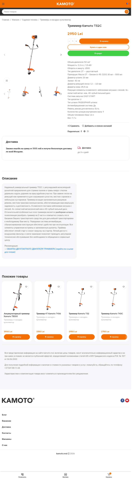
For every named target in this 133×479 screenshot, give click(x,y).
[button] (4, 54)
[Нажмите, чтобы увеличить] (7, 80)
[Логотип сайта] (65, 4)
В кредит (98, 53)
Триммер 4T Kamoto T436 (48, 313)
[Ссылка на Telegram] (84, 131)
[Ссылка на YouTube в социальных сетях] (127, 400)
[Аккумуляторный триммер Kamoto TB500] (17, 297)
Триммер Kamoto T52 (79, 313)
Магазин (15, 20)
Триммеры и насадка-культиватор (55, 20)
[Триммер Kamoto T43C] (114, 297)
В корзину (104, 41)
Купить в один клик (98, 47)
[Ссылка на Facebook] (81, 131)
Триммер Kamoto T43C (112, 313)
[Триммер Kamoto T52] (82, 297)
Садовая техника (29, 20)
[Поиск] (127, 12)
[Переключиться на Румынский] (128, 4)
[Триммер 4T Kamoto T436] (49, 297)
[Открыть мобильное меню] (3, 3)
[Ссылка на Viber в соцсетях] (88, 131)
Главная (5, 20)
